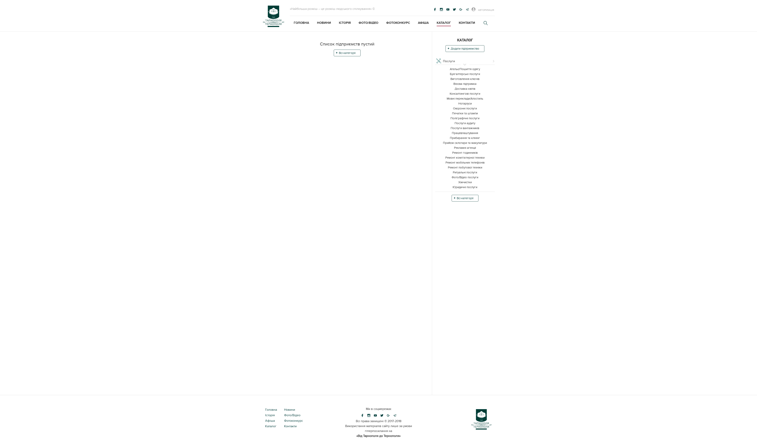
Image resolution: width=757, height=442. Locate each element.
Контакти (467, 23)
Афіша (423, 23)
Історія (345, 23)
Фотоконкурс (398, 23)
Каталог (444, 23)
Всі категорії (347, 53)
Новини (324, 23)
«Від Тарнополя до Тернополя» (378, 436)
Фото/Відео (368, 23)
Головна (301, 23)
